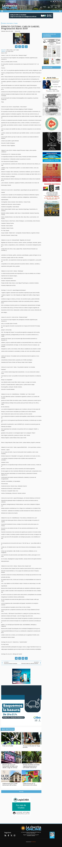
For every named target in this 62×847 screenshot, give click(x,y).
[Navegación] (2, 11)
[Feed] (51, 1)
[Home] (31, 828)
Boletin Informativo (7, 23)
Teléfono (3, 51)
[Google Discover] (53, 1)
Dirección (3, 50)
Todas (16, 23)
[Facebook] (55, 1)
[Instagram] (60, 1)
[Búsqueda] (60, 11)
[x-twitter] (57, 1)
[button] (16, 46)
